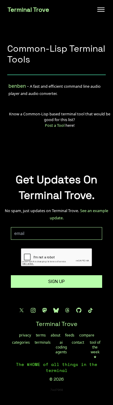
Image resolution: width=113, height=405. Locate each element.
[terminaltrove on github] (78, 310)
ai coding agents (61, 347)
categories (21, 342)
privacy (25, 335)
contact (78, 342)
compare (86, 335)
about (55, 335)
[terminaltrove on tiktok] (90, 310)
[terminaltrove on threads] (67, 310)
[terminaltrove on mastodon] (44, 310)
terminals (43, 342)
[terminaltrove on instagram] (33, 310)
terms (41, 335)
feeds (69, 335)
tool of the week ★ (95, 349)
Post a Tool (54, 125)
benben (17, 86)
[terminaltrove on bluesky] (56, 310)
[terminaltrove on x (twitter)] (21, 310)
